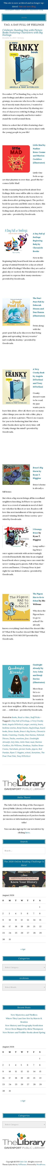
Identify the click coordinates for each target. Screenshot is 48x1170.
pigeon (35, 749)
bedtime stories (9, 728)
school (28, 752)
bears (40, 724)
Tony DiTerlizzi (23, 756)
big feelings (34, 728)
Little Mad (24, 742)
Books (14, 717)
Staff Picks (35, 717)
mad (32, 742)
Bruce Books (13, 731)
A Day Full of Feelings (19, 721)
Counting (12, 735)
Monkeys (27, 745)
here (27, 832)
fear (27, 738)
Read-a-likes (23, 717)
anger (26, 724)
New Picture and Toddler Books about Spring (24, 1032)
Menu (24, 17)
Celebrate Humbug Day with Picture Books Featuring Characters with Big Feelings (22, 32)
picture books (25, 749)
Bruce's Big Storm (28, 731)
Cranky (21, 735)
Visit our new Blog (27, 6)
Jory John (15, 742)
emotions (20, 738)
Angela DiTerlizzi (15, 724)
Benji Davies (22, 728)
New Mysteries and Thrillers (24, 1015)
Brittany (21, 38)
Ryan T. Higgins (17, 752)
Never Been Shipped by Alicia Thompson (24, 1029)
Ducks (12, 738)
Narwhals (13, 749)
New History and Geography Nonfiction (24, 1025)
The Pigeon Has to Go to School (38, 597)
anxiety (33, 724)
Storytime (36, 752)
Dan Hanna (30, 735)
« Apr (23, 949)
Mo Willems (16, 745)
